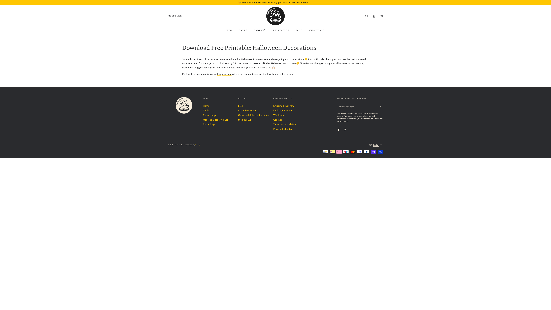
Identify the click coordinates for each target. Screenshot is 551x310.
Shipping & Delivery (283, 105)
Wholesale (278, 115)
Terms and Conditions (284, 124)
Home (206, 105)
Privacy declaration (283, 129)
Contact (277, 119)
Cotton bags (209, 115)
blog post (226, 74)
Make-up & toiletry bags (215, 119)
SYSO (197, 145)
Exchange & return (283, 110)
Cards (206, 110)
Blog (240, 105)
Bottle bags (209, 124)
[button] (366, 16)
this (219, 74)
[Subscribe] (381, 106)
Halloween (276, 63)
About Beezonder (247, 110)
